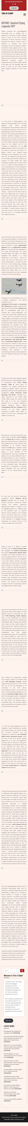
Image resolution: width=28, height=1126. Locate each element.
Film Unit (8, 1021)
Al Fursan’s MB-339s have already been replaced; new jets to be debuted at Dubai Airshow (13, 1038)
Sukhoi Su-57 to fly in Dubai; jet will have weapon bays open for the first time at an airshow (13, 1047)
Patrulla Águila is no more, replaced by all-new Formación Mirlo (13, 1055)
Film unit (14, 8)
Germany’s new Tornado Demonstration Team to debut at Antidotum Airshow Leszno (13, 1062)
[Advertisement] (14, 88)
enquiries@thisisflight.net (15, 1)
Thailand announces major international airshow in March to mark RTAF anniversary (13, 1078)
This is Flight (7, 13)
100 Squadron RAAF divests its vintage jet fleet (12, 1032)
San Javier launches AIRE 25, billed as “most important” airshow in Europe (12, 1087)
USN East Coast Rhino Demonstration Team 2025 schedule (12, 1094)
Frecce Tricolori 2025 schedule (13, 1099)
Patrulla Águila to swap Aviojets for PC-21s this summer (13, 1070)
